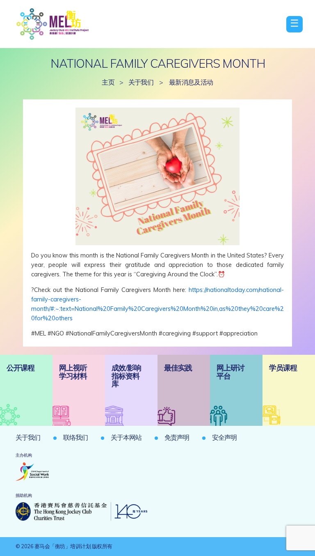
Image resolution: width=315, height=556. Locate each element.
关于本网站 (126, 437)
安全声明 (224, 437)
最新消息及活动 (191, 82)
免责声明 (176, 437)
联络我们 (75, 437)
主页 (108, 82)
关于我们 (141, 82)
